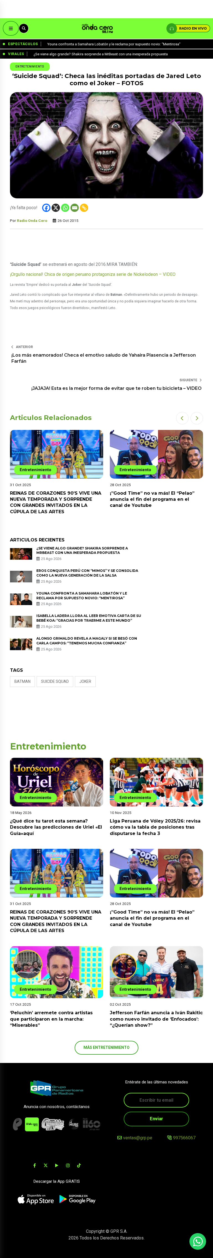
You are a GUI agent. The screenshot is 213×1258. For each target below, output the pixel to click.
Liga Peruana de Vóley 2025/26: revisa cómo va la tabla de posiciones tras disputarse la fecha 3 (155, 827)
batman (22, 681)
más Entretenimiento (106, 1047)
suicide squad (55, 681)
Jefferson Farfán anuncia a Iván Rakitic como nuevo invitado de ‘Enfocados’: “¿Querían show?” (156, 1019)
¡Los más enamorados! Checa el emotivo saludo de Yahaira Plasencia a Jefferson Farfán (103, 358)
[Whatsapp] (65, 208)
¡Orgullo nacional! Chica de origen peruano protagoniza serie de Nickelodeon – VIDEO (93, 274)
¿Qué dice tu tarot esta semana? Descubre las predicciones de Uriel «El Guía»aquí (56, 827)
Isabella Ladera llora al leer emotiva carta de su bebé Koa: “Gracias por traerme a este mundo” (88, 618)
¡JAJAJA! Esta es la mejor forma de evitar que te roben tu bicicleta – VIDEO (116, 388)
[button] (182, 418)
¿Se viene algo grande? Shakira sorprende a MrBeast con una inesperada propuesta (82, 550)
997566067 (184, 1137)
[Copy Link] (84, 208)
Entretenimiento (30, 66)
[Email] (74, 208)
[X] (56, 208)
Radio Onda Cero (32, 220)
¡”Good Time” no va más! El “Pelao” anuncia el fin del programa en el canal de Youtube (152, 499)
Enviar (156, 1118)
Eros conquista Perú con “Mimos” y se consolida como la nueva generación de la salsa (87, 573)
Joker (85, 681)
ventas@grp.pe (137, 1137)
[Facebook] (46, 208)
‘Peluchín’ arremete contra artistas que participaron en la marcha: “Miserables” (51, 1019)
